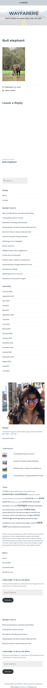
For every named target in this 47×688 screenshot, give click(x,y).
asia (41, 498)
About (4, 195)
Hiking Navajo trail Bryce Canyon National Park (19, 227)
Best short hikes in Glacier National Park (16, 232)
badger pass (14, 502)
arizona (29, 498)
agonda (12, 491)
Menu (24, 2)
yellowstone (26, 527)
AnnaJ (5, 428)
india (27, 509)
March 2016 (6, 329)
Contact (5, 200)
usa (39, 522)
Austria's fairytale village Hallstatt (26, 461)
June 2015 (5, 371)
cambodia (36, 502)
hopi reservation (17, 510)
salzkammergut (31, 518)
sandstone (6, 523)
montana (5, 515)
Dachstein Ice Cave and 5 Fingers (14, 278)
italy (32, 509)
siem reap (15, 523)
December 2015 (7, 343)
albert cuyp (31, 491)
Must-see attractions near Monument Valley (18, 213)
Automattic (39, 684)
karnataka (26, 512)
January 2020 (7, 291)
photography (19, 518)
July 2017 (5, 305)
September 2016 (8, 315)
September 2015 (8, 357)
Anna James (10, 90)
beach (20, 502)
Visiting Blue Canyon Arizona (12, 218)
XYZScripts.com (32, 687)
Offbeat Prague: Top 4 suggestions (14, 250)
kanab (18, 512)
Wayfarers (23, 13)
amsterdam (31, 494)
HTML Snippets (14, 687)
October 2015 (7, 352)
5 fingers (6, 491)
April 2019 (5, 301)
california (27, 501)
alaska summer (23, 491)
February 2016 (7, 333)
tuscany (22, 523)
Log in (4, 558)
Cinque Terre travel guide (11, 255)
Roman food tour (8, 246)
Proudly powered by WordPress (13, 684)
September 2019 (8, 296)
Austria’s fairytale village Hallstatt (14, 236)
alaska (17, 491)
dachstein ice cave (9, 506)
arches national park (19, 498)
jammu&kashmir (9, 512)
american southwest (14, 494)
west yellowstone (14, 527)
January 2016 (7, 338)
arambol (10, 498)
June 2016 (5, 324)
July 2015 (5, 366)
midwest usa (35, 512)
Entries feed (6, 563)
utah (5, 526)
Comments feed (8, 567)
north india (14, 515)
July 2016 (5, 319)
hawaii (8, 510)
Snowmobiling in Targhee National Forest (17, 264)
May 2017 (5, 310)
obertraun (23, 515)
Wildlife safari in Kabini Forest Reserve (16, 260)
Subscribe (8, 600)
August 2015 (6, 361)
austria (6, 501)
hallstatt (30, 506)
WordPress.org (7, 572)
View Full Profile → (9, 438)
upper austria (31, 523)
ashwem (36, 498)
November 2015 (7, 347)
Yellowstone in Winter (10, 269)
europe (22, 505)
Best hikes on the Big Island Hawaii (14, 222)
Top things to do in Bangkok (12, 241)
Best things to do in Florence (12, 274)
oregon (30, 515)
